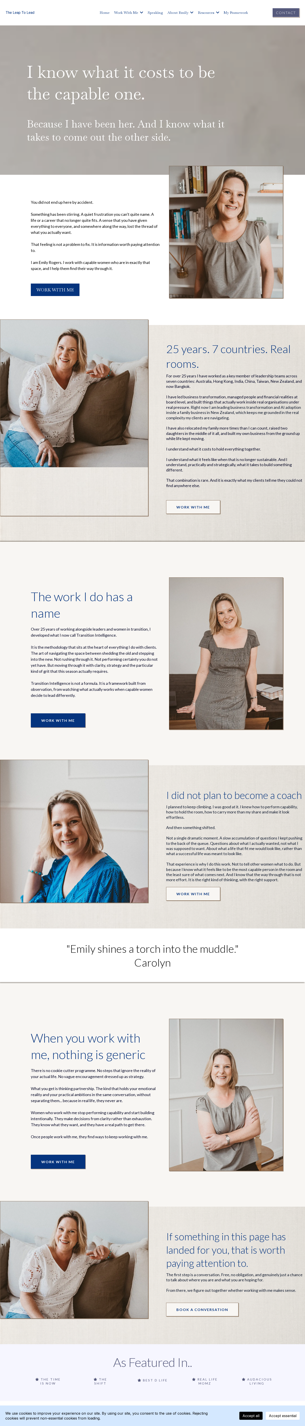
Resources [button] (206, 12)
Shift (100, 1383)
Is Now (48, 1383)
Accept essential (283, 1416)
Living (257, 1383)
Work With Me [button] (126, 12)
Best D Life (155, 1380)
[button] (191, 12)
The (103, 1379)
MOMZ (204, 1383)
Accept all (250, 1416)
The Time (51, 1379)
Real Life (207, 1379)
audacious (259, 1379)
